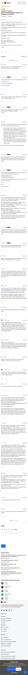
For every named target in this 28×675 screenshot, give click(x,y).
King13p (4, 19)
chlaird (4, 64)
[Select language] (18, 3)
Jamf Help (3, 616)
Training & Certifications (6, 618)
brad (4, 508)
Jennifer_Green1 (6, 320)
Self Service (3, 649)
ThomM (6, 590)
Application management (6, 643)
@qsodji (2, 511)
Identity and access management (8, 652)
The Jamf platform (5, 637)
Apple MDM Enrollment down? (8, 564)
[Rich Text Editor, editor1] (14, 537)
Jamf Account (4, 631)
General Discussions (6, 6)
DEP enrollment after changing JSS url (9, 567)
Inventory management (6, 645)
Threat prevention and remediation (8, 656)
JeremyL (5, 442)
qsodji (4, 473)
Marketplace (3, 624)
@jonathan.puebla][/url (6, 288)
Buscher (4, 497)
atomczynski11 (8, 593)
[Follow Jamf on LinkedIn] (4, 610)
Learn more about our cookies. (14, 666)
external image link (5, 81)
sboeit (4, 255)
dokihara (5, 307)
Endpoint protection (5, 654)
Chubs (6, 582)
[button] (2, 3)
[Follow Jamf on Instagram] (9, 610)
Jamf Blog (3, 622)
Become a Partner (4, 627)
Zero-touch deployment (6, 639)
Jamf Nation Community (6, 620)
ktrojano (6, 597)
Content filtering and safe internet (8, 658)
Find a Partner (4, 629)
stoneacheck (5, 395)
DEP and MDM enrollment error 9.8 (8, 560)
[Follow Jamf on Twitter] (1, 610)
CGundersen (5, 339)
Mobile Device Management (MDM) (8, 641)
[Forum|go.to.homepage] (7, 3)
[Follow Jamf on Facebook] (11, 610)
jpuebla (4, 268)
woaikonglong (8, 586)
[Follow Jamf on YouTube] (6, 610)
